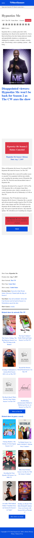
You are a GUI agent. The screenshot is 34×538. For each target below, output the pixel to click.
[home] (17, 3)
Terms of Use (19, 534)
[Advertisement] (17, 120)
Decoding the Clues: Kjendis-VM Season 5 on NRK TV (9, 475)
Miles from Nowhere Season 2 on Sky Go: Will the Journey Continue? (25, 472)
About (26, 532)
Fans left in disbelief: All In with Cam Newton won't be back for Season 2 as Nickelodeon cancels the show (14, 301)
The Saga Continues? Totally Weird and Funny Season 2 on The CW (25, 338)
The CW (13, 280)
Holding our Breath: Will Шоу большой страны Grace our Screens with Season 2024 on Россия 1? (25, 508)
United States (14, 287)
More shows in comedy (17, 516)
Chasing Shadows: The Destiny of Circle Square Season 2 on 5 (9, 444)
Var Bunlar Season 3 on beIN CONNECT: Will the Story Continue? (24, 444)
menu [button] (3, 3)
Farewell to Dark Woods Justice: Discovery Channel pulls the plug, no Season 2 (14, 293)
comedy (12, 306)
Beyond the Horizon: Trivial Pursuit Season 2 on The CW (24, 370)
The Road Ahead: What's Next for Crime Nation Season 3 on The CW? (9, 399)
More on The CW (17, 411)
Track (17, 229)
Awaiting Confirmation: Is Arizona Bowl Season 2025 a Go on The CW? (9, 372)
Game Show (12, 284)
